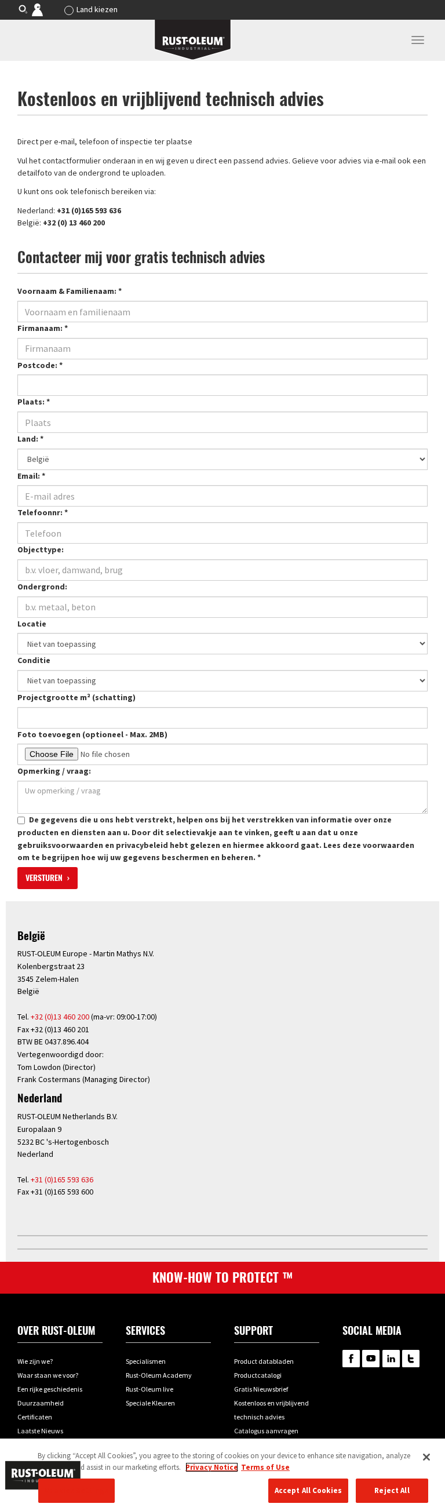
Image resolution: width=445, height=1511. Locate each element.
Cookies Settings (76, 1490)
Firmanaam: (42, 328)
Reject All (391, 1490)
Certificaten (34, 1416)
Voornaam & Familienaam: (69, 291)
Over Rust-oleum (56, 1330)
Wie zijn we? (35, 1361)
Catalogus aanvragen (266, 1430)
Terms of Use (265, 1467)
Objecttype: (40, 549)
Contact (45, 9)
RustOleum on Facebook (351, 1358)
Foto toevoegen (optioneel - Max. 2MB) (92, 734)
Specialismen (146, 1361)
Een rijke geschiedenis (49, 1389)
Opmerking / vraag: (54, 771)
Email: (31, 476)
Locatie (31, 623)
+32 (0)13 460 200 (60, 1016)
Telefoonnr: (42, 512)
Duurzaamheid (40, 1403)
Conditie (33, 660)
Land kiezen (97, 9)
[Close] (426, 1457)
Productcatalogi (258, 1375)
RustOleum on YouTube (371, 1358)
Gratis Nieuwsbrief (261, 1389)
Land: (30, 439)
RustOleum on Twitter (411, 1358)
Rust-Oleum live (149, 1389)
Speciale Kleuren (150, 1403)
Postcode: (40, 365)
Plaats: (33, 401)
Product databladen (264, 1361)
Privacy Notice (211, 1467)
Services (145, 1330)
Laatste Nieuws (40, 1430)
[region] (222, 1475)
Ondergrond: (42, 586)
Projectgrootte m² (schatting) (76, 697)
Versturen (45, 877)
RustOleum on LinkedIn (391, 1358)
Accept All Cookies (308, 1490)
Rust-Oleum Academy (159, 1375)
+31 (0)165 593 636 (62, 1179)
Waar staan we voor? (47, 1375)
